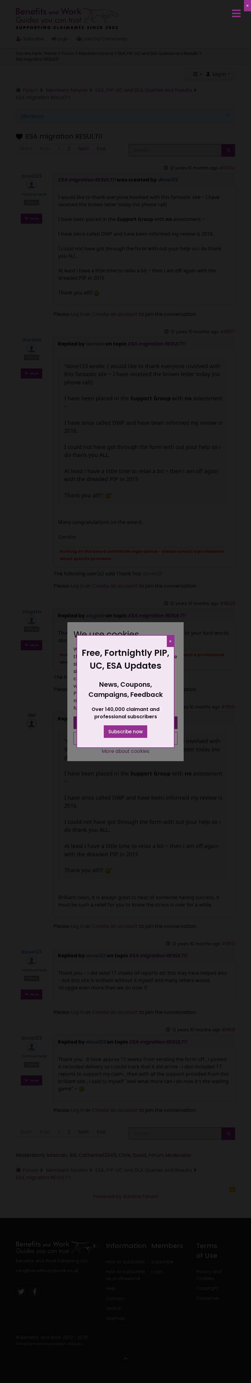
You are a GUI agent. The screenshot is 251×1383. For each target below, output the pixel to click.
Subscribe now (125, 731)
